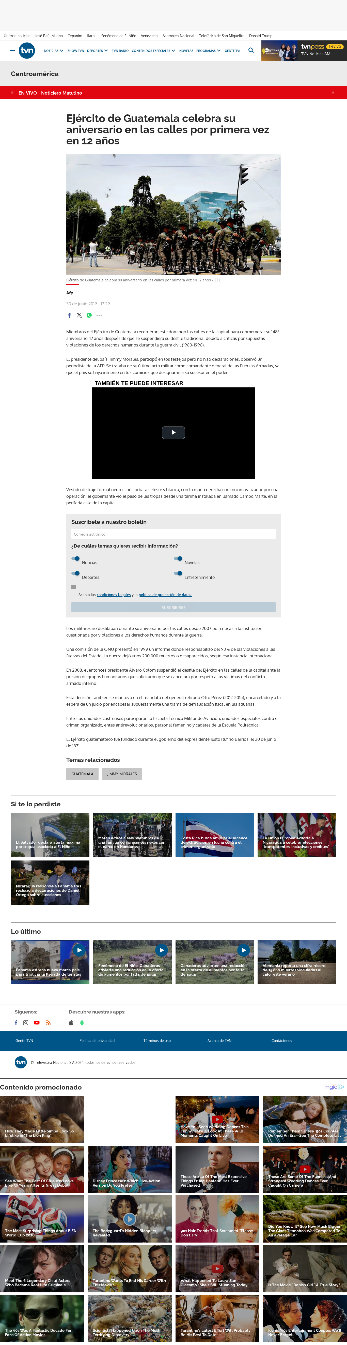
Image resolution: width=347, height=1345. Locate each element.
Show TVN (76, 51)
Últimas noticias (17, 36)
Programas (206, 51)
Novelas (186, 51)
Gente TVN (233, 51)
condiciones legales (114, 595)
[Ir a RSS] (49, 1023)
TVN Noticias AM (315, 54)
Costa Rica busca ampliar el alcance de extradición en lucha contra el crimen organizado (214, 842)
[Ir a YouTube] (38, 1023)
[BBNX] (21, 1062)
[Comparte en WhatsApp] (89, 315)
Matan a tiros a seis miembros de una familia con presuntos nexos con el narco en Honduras (131, 842)
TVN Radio (120, 51)
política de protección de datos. (165, 595)
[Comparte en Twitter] (79, 315)
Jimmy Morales (122, 774)
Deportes (95, 51)
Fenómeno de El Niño (118, 36)
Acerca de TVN (219, 1040)
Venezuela (149, 36)
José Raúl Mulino (49, 36)
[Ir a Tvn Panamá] (27, 50)
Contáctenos (282, 1040)
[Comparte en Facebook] (69, 315)
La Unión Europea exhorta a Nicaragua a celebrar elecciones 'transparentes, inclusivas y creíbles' (296, 842)
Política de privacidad (97, 1040)
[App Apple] (72, 1023)
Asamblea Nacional (178, 36)
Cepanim (75, 36)
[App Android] (83, 1023)
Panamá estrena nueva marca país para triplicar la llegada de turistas (48, 972)
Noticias (51, 51)
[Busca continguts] (250, 50)
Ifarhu (92, 36)
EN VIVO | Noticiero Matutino (50, 93)
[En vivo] (305, 44)
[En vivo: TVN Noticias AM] (279, 50)
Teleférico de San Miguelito (221, 36)
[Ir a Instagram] (26, 1023)
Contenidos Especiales (151, 51)
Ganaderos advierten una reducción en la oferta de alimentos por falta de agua (214, 970)
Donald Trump (260, 36)
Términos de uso (157, 1040)
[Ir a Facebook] (17, 1023)
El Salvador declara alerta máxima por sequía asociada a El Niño (48, 844)
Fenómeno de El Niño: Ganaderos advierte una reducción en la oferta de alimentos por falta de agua (131, 970)
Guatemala (82, 774)
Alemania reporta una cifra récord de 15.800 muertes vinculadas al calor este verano (294, 970)
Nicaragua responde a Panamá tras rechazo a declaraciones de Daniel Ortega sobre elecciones (48, 890)
